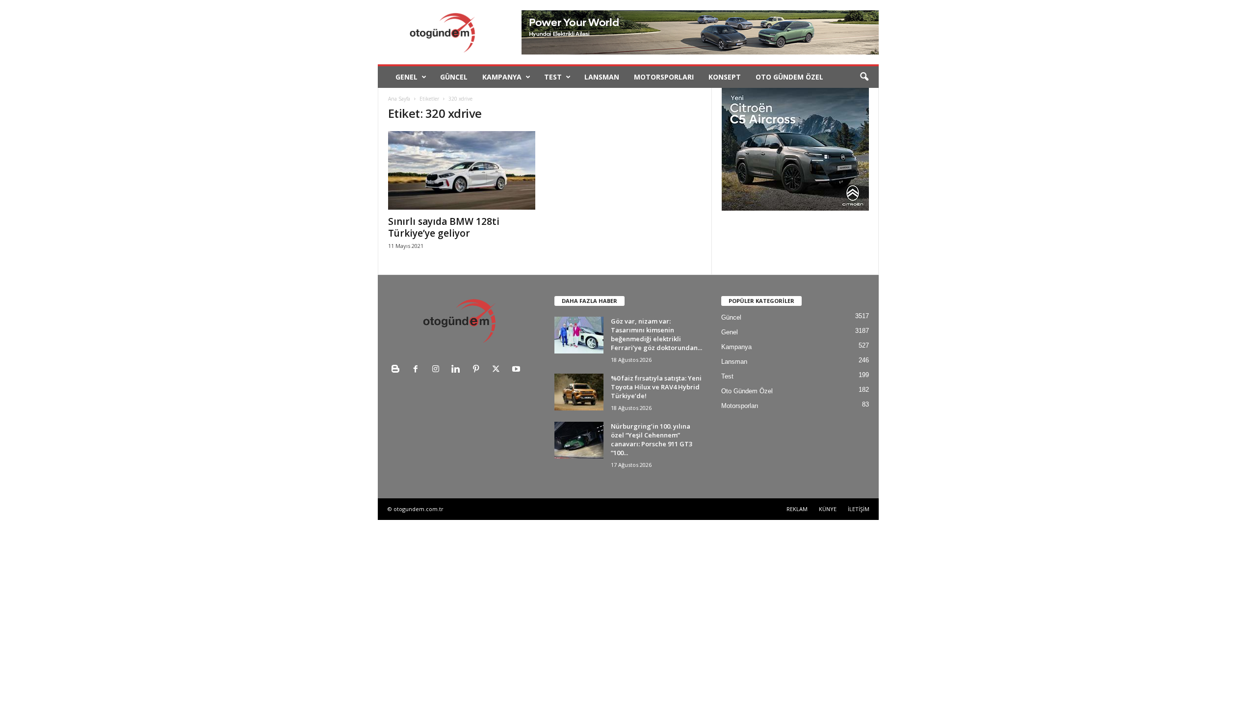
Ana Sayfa (399, 98)
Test (553, 77)
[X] (498, 370)
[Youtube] (517, 370)
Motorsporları (664, 77)
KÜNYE (828, 509)
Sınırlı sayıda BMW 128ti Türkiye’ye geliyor (443, 227)
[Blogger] (398, 370)
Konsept (724, 77)
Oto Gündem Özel (789, 77)
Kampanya (502, 77)
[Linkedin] (458, 370)
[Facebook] (418, 370)
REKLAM (797, 509)
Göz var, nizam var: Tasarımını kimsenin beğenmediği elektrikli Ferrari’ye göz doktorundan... (656, 334)
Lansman (601, 77)
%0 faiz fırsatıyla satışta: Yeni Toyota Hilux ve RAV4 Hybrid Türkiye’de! (656, 387)
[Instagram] (438, 370)
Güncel (454, 77)
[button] (864, 77)
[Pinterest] (478, 370)
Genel (406, 77)
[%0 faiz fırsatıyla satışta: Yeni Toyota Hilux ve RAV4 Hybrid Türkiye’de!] (578, 392)
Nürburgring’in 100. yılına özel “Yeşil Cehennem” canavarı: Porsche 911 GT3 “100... (651, 439)
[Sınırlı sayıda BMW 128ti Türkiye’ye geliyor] (461, 170)
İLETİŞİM (858, 509)
